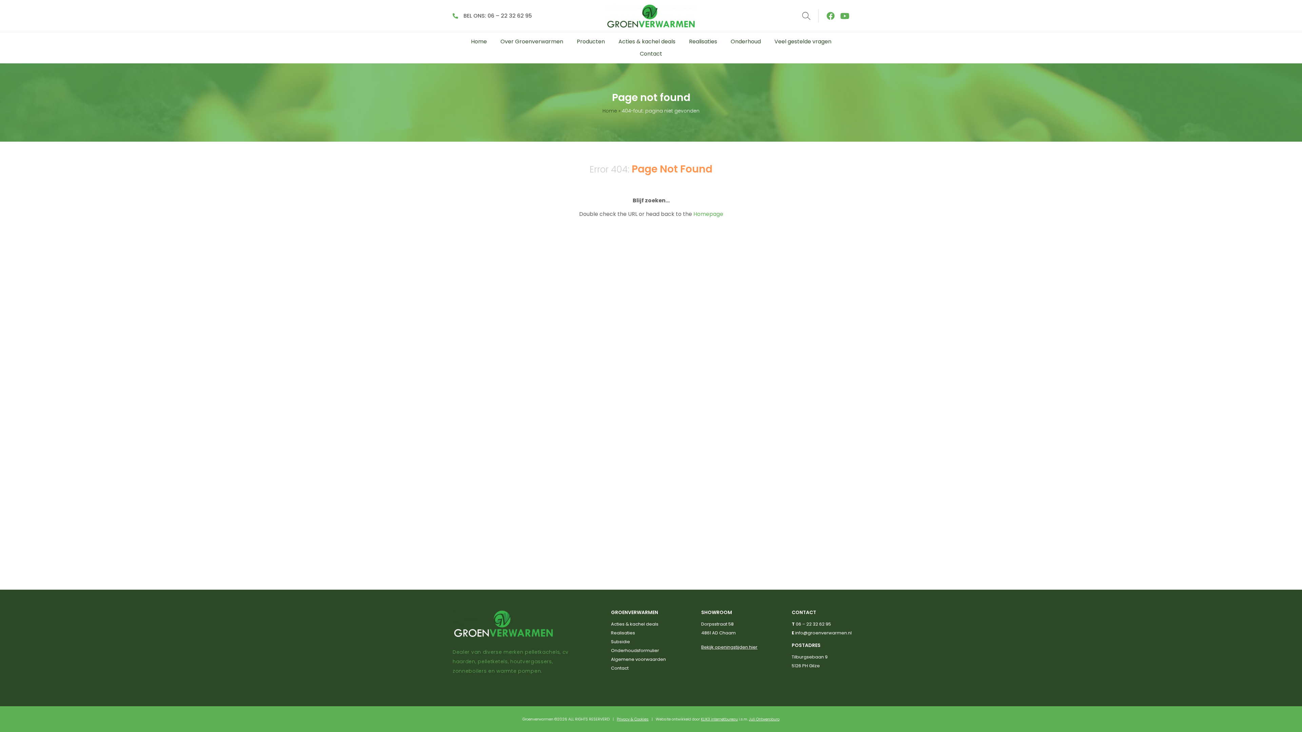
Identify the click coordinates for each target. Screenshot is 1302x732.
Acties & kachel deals (646, 41)
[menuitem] (479, 42)
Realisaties (703, 41)
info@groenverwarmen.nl (823, 633)
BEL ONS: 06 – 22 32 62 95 (497, 16)
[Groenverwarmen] (651, 16)
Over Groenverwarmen (531, 41)
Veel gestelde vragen (802, 41)
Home (479, 41)
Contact (651, 54)
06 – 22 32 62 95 (813, 624)
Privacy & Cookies (633, 719)
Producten (591, 41)
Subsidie (620, 641)
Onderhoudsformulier (635, 650)
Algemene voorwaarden (638, 659)
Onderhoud (746, 41)
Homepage (708, 214)
